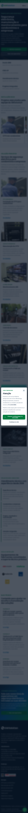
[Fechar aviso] (24, 390)
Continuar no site (14, 422)
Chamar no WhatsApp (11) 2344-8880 (15, 417)
